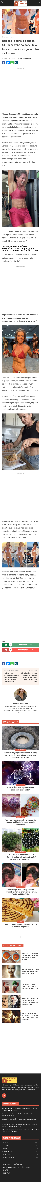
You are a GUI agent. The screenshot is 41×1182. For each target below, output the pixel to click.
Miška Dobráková (24, 58)
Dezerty (20, 921)
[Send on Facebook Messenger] (8, 62)
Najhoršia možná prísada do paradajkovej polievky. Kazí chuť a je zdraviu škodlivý (19, 1109)
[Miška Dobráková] (20, 694)
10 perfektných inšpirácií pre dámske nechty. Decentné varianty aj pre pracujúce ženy (19, 1125)
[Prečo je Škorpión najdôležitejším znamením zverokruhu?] (20, 773)
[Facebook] (4, 1095)
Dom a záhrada (20, 750)
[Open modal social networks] (16, 62)
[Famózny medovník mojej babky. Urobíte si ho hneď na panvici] (20, 910)
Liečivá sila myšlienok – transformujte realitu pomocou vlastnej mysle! (30, 986)
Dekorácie (20, 817)
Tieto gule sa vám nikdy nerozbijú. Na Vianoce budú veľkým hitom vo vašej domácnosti (20, 822)
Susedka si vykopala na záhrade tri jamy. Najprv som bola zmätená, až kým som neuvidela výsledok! (20, 755)
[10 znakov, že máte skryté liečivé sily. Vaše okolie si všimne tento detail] (11, 971)
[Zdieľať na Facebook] (3, 62)
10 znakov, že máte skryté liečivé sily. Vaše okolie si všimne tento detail (30, 971)
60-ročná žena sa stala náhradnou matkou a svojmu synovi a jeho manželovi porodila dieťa (29, 677)
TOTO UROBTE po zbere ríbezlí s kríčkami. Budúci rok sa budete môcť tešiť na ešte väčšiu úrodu (20, 857)
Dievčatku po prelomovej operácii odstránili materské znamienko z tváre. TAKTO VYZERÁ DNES (20, 891)
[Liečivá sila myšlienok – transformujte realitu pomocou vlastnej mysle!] (11, 986)
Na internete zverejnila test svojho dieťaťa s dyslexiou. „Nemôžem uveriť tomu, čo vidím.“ (11, 677)
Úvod (3, 37)
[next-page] (21, 937)
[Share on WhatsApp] (12, 62)
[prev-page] (18, 937)
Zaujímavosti (10, 37)
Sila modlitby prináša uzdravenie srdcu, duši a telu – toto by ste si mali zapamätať (20, 1130)
